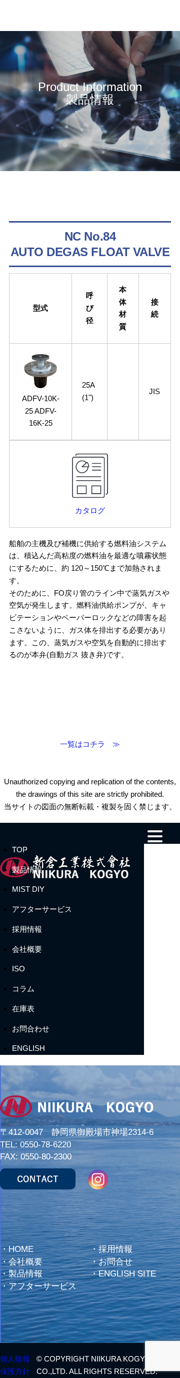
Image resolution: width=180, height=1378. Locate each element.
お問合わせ (31, 1028)
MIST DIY (28, 889)
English (28, 1048)
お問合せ (115, 1261)
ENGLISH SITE (127, 1273)
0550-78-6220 (45, 1144)
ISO (18, 968)
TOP (20, 849)
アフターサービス (42, 909)
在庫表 (23, 1008)
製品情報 (27, 869)
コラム (23, 988)
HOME (21, 1249)
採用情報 (27, 929)
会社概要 (27, 949)
